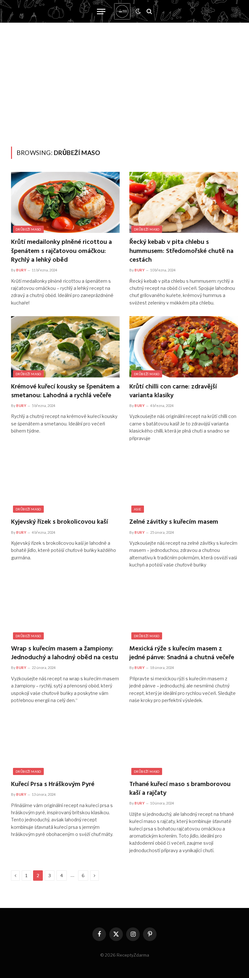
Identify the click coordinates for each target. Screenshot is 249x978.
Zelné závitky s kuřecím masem (173, 522)
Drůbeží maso (28, 229)
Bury (21, 270)
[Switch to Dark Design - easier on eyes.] (138, 11)
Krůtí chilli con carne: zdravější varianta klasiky (173, 391)
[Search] (148, 11)
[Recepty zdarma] (122, 11)
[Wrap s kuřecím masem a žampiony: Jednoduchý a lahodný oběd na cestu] (65, 608)
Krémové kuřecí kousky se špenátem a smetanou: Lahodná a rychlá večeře (65, 391)
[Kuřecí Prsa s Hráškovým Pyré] (65, 744)
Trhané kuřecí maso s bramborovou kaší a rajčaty (180, 789)
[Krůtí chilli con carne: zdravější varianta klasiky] (183, 346)
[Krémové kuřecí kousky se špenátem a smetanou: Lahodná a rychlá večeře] (65, 346)
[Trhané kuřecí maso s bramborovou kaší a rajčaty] (183, 744)
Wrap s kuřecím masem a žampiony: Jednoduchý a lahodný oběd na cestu (64, 653)
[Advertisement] (124, 98)
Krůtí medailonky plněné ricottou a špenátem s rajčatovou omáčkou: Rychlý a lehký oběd (61, 251)
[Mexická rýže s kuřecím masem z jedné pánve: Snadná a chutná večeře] (183, 608)
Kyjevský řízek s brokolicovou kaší (59, 522)
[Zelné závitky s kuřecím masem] (183, 482)
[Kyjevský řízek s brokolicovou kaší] (65, 482)
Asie (137, 509)
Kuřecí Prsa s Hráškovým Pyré (52, 784)
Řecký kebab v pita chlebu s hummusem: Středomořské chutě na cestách (181, 251)
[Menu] (101, 11)
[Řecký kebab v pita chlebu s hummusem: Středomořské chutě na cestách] (183, 202)
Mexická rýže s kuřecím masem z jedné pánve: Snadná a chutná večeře (181, 653)
